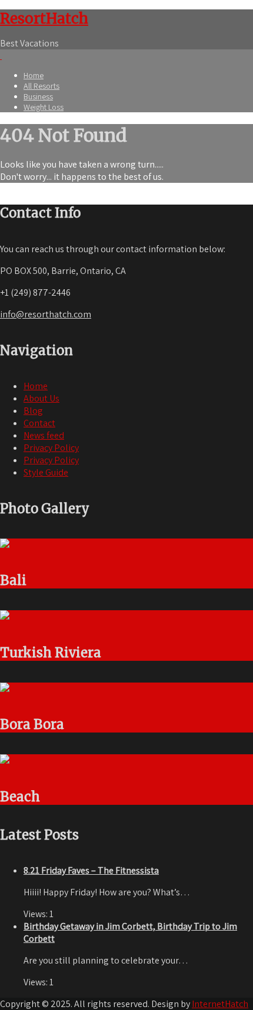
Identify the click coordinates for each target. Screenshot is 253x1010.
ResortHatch (44, 18)
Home (34, 75)
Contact (39, 423)
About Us (41, 398)
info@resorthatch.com (45, 314)
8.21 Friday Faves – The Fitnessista (91, 870)
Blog (33, 410)
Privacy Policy (51, 448)
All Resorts (41, 86)
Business (38, 96)
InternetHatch (220, 1004)
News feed (44, 435)
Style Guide (46, 472)
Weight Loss (44, 107)
